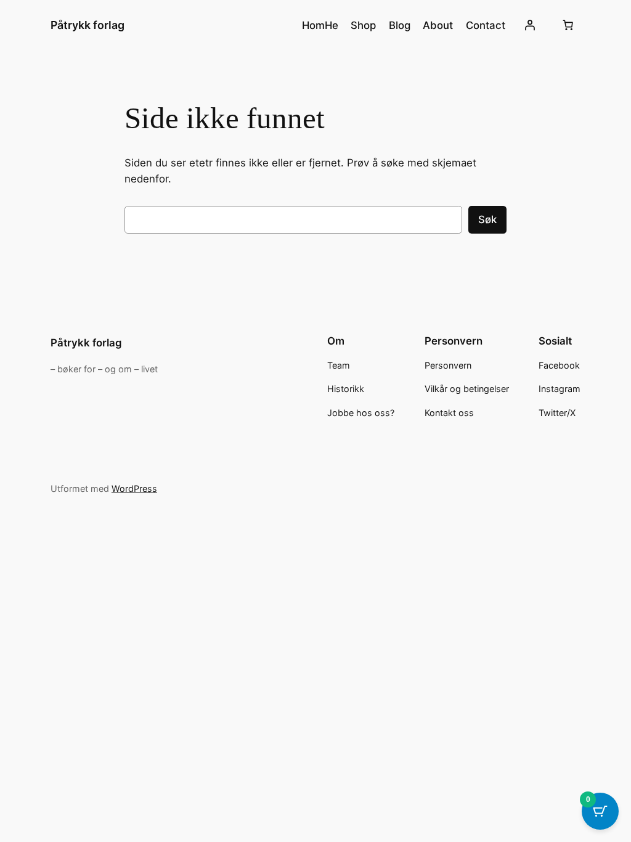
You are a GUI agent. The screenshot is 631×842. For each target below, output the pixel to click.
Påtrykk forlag (87, 24)
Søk (487, 219)
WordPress (134, 488)
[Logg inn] (530, 25)
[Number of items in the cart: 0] (567, 25)
